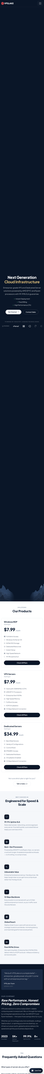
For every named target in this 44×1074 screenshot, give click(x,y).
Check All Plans (22, 663)
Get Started (12, 312)
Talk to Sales (21, 784)
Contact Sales (31, 312)
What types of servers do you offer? (15, 1067)
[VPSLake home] (7, 3)
